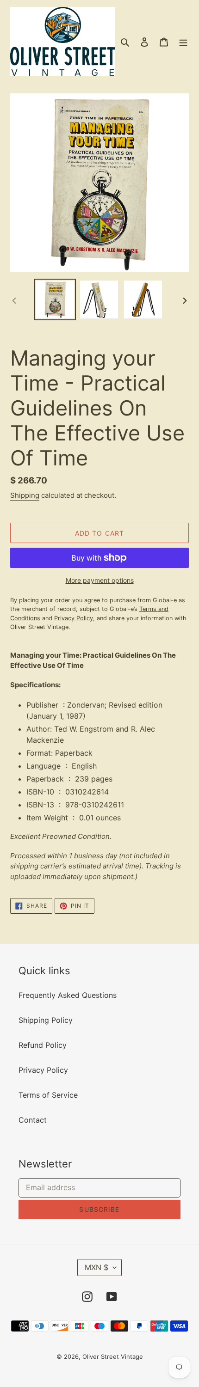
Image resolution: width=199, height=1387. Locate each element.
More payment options (100, 580)
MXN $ (96, 1267)
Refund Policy (43, 1045)
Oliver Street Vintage (112, 1356)
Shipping (24, 495)
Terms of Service (48, 1095)
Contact (33, 1119)
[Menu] (183, 41)
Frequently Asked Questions (68, 995)
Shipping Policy (46, 1020)
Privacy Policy (43, 1070)
